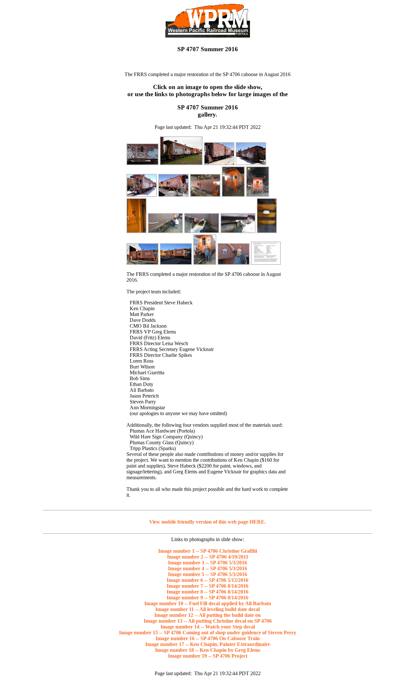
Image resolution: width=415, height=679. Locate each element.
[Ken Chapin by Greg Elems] (234, 263)
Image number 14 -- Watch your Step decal (207, 626)
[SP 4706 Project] (266, 263)
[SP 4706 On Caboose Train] (176, 263)
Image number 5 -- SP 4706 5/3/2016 (207, 574)
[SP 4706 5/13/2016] (173, 195)
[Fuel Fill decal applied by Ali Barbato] (136, 231)
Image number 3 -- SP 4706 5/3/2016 (207, 562)
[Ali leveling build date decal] (165, 231)
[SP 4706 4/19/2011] (181, 163)
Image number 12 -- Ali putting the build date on (207, 615)
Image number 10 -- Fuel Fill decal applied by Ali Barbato (207, 603)
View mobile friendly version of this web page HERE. (207, 522)
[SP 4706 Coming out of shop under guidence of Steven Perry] (142, 263)
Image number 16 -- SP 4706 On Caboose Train (208, 638)
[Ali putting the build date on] (201, 231)
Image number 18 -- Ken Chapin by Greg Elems (207, 650)
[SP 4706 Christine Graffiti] (142, 163)
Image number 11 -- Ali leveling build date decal (207, 609)
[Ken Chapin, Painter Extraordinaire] (204, 263)
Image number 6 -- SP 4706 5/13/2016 (207, 580)
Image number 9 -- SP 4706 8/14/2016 (207, 597)
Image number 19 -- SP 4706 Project (207, 656)
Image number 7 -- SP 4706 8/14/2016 (207, 586)
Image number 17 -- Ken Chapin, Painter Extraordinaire (207, 644)
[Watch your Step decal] (267, 231)
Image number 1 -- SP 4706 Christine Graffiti (207, 551)
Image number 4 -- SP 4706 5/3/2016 (207, 568)
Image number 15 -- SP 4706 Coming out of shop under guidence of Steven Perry (207, 632)
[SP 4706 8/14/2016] (205, 195)
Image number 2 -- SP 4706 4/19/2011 (207, 557)
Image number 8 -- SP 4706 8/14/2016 (207, 591)
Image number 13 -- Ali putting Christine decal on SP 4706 (208, 621)
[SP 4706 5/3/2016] (219, 163)
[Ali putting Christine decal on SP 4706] (237, 231)
